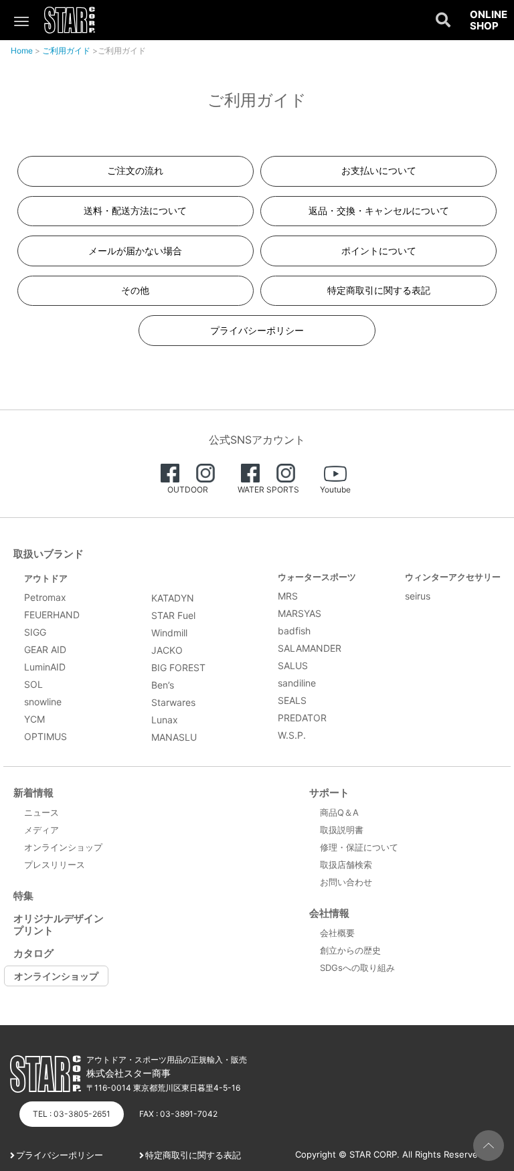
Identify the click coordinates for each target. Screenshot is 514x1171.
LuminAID (45, 666)
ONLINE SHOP (488, 20)
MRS (288, 596)
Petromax (45, 597)
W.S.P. (292, 735)
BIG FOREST (178, 667)
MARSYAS (299, 613)
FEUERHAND (52, 614)
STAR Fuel (173, 615)
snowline (43, 701)
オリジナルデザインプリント (58, 924)
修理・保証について (359, 847)
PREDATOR (302, 717)
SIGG (35, 632)
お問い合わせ (346, 882)
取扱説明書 (341, 829)
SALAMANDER (309, 648)
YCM (34, 719)
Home (22, 51)
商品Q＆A (339, 812)
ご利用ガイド (66, 51)
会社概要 (337, 932)
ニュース (41, 812)
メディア (41, 829)
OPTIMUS (45, 736)
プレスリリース (54, 864)
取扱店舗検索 (346, 864)
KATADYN (172, 598)
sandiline (297, 683)
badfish (294, 630)
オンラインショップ (63, 847)
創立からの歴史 (350, 950)
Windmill (169, 632)
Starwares (173, 702)
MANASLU (174, 737)
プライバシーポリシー (59, 1155)
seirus (417, 596)
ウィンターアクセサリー (453, 576)
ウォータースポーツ (317, 576)
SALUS (293, 665)
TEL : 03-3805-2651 (71, 1114)
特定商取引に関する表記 (193, 1155)
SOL (33, 684)
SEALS (292, 700)
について (378, 250)
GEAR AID (45, 649)
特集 (23, 895)
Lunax (164, 719)
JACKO (167, 650)
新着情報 (33, 792)
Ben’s (162, 685)
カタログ (33, 953)
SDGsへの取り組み (357, 967)
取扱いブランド (48, 553)
